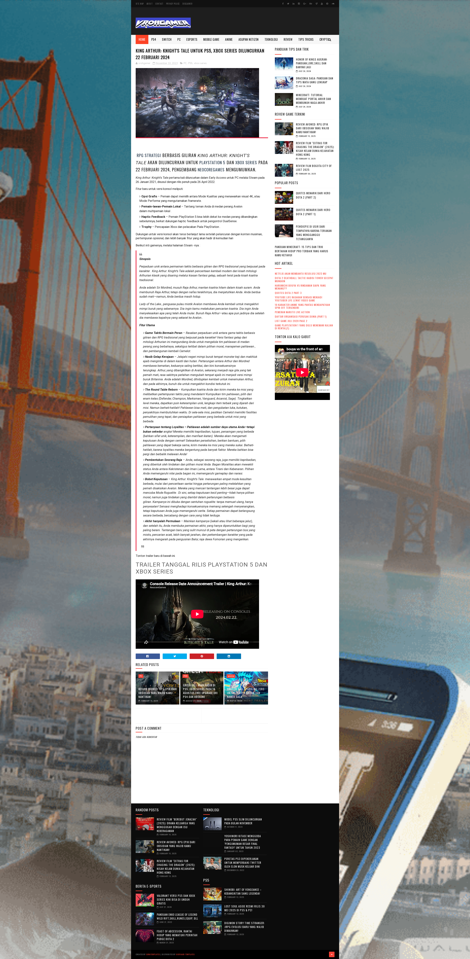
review (288, 39)
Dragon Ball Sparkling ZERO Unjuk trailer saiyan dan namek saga (245, 693)
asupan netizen (248, 39)
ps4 (153, 39)
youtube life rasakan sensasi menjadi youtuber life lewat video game (298, 298)
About (150, 3)
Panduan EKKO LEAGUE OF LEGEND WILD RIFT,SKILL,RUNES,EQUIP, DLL (177, 916)
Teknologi (271, 39)
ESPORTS (191, 39)
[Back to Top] (332, 954)
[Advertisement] (268, 21)
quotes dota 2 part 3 (288, 293)
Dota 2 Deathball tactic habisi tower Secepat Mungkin (304, 279)
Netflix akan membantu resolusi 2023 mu (300, 273)
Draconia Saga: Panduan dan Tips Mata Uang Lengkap (314, 80)
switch (166, 39)
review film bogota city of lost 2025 (314, 168)
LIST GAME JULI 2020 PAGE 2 (291, 321)
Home (142, 39)
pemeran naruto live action (292, 312)
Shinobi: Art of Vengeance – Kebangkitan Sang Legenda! (243, 891)
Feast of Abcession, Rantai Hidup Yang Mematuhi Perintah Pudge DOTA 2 (177, 935)
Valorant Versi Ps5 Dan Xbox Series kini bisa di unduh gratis (176, 899)
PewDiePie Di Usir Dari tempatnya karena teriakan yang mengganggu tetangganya (314, 232)
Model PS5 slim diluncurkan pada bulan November (243, 821)
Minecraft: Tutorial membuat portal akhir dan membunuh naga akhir (313, 99)
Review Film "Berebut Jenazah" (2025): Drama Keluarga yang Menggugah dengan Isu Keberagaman (177, 825)
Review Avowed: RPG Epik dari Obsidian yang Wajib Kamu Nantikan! (157, 693)
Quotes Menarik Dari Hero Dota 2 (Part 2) (313, 195)
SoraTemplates (153, 954)
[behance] (310, 3)
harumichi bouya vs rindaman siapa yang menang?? (300, 286)
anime (229, 39)
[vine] (316, 3)
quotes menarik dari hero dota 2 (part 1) (313, 212)
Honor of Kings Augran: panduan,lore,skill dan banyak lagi (312, 63)
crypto (324, 39)
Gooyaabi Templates (185, 954)
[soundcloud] (333, 3)
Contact (159, 3)
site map (140, 3)
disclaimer (187, 3)
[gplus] (304, 3)
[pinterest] (327, 3)
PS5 (190, 63)
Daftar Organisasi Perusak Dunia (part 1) (301, 316)
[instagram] (299, 3)
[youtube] (322, 3)
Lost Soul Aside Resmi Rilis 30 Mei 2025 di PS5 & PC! (244, 908)
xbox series (200, 63)
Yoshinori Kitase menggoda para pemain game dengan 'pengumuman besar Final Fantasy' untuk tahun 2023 (242, 841)
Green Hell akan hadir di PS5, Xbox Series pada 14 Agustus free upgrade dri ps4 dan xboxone (200, 691)
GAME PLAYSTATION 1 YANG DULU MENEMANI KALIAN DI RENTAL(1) (304, 326)
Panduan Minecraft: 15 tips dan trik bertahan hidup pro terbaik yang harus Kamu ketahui (301, 251)
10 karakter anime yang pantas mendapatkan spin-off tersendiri (302, 306)
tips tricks (306, 39)
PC (178, 39)
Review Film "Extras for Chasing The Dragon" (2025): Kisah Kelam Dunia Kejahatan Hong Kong (315, 149)
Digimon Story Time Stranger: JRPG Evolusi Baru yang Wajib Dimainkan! (244, 927)
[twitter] (288, 3)
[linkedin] (293, 3)
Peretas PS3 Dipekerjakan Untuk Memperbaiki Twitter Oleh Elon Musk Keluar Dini (242, 862)
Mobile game (211, 39)
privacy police (173, 3)
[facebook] (283, 3)
